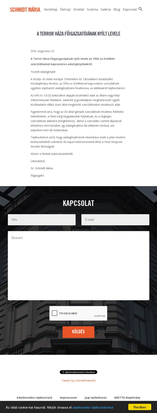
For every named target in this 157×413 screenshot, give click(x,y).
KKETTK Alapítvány (127, 397)
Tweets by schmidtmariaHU (78, 380)
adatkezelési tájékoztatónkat (93, 407)
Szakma (92, 9)
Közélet (79, 9)
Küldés (78, 332)
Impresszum (68, 397)
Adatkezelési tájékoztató (34, 397)
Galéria (106, 9)
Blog (117, 9)
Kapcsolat (130, 9)
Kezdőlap (50, 9)
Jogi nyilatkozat (96, 397)
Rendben (139, 407)
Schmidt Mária (25, 10)
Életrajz (65, 9)
